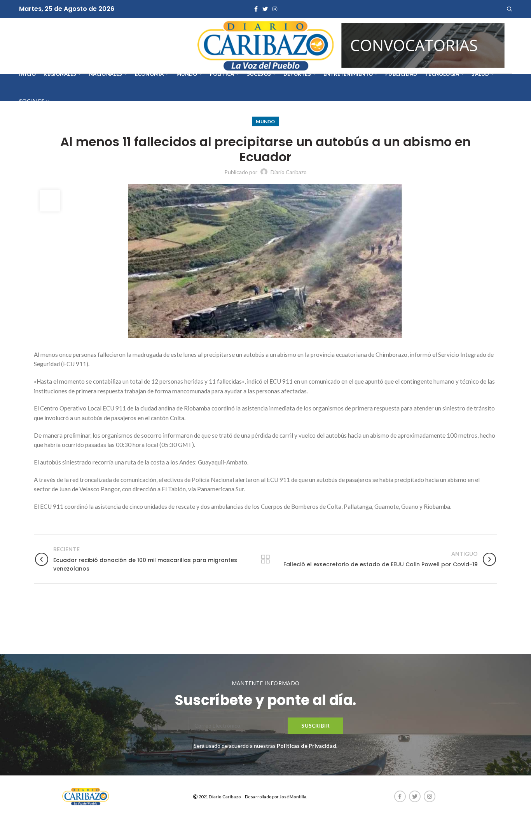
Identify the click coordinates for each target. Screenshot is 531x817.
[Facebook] (256, 9)
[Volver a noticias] (265, 559)
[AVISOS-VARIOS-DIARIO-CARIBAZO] (423, 44)
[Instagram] (274, 9)
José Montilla (292, 796)
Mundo (265, 121)
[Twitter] (265, 9)
